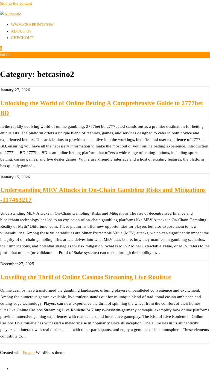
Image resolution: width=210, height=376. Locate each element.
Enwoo (29, 352)
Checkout (22, 37)
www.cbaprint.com (32, 24)
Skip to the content (16, 3)
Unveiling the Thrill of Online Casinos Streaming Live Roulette (85, 277)
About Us (21, 31)
